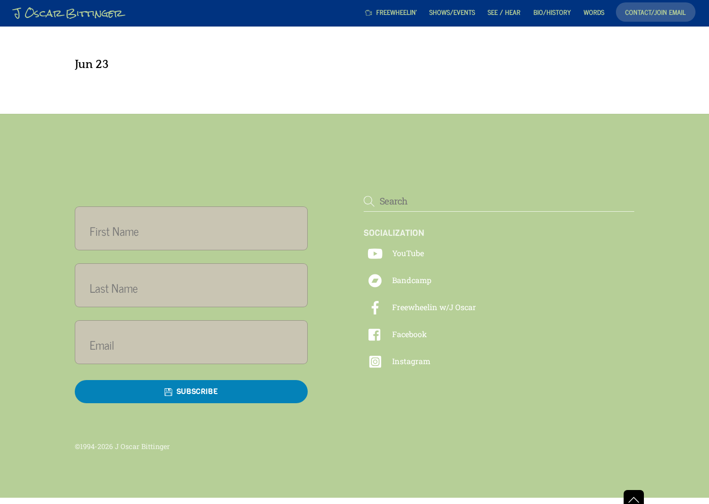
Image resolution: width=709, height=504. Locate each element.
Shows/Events (452, 11)
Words (594, 11)
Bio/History (552, 11)
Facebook (408, 334)
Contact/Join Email (655, 11)
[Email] (197, 344)
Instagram (410, 361)
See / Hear (504, 11)
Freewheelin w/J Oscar (433, 307)
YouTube (407, 253)
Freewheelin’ (395, 11)
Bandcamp (410, 280)
